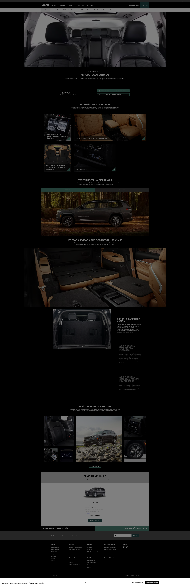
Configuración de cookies (137, 582)
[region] (95, 581)
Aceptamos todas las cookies (152, 582)
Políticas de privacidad (39, 583)
